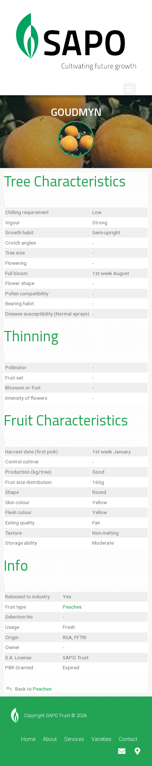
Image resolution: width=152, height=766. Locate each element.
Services (74, 739)
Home (28, 739)
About (50, 739)
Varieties (101, 739)
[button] (130, 89)
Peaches (72, 607)
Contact (128, 739)
